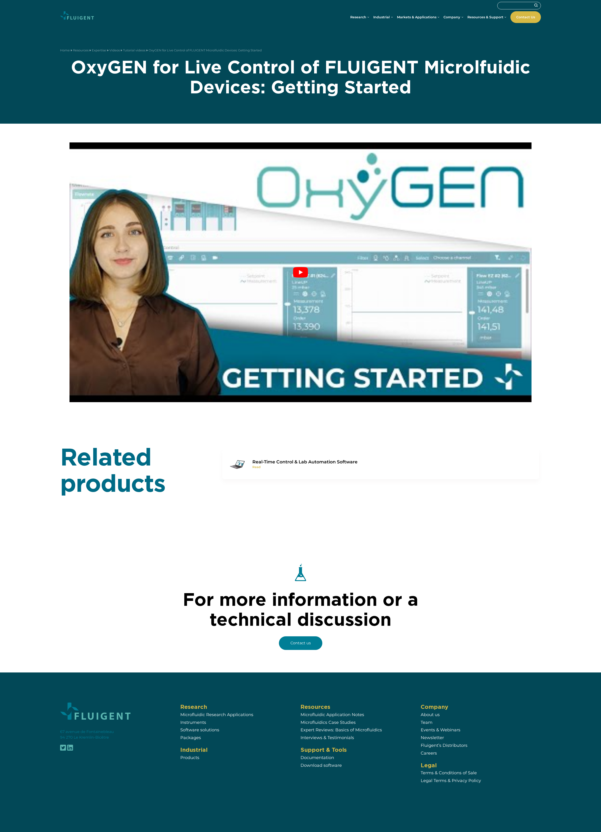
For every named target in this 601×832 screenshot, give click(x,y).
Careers (429, 753)
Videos (114, 50)
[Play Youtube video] (300, 272)
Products (189, 757)
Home (65, 50)
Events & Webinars (440, 730)
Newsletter (432, 737)
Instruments (193, 722)
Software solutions (199, 730)
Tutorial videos (134, 50)
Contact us (300, 643)
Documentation (317, 757)
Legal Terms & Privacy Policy (451, 780)
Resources (81, 50)
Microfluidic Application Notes (332, 714)
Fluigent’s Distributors (444, 745)
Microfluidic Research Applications (216, 714)
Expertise (99, 50)
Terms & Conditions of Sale (449, 773)
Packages (190, 737)
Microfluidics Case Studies (328, 722)
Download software (321, 765)
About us (430, 714)
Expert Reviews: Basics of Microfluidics (341, 730)
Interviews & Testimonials (327, 737)
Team (426, 722)
